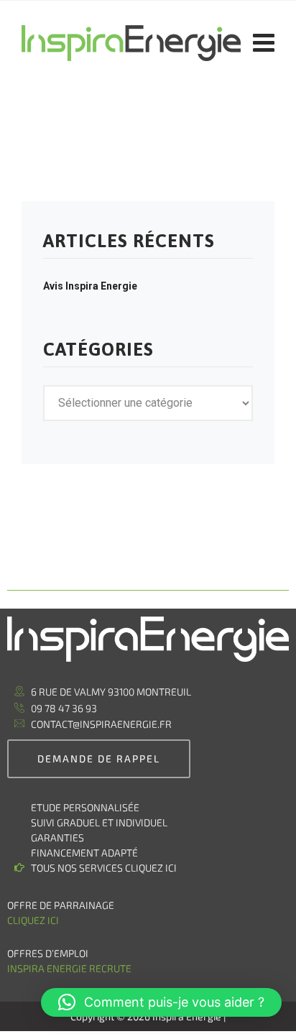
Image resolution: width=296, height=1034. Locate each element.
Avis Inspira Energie (90, 286)
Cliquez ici (33, 920)
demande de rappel (98, 758)
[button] (161, 1002)
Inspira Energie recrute (70, 968)
